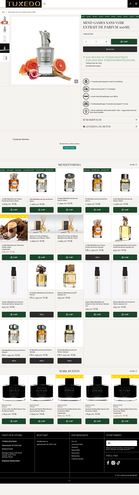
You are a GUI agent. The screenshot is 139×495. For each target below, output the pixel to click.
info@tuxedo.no (42, 441)
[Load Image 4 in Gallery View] (4, 48)
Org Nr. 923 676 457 (131, 475)
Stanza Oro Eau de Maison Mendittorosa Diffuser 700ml (40, 237)
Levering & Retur (77, 444)
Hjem (3, 12)
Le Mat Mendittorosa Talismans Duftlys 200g (13, 246)
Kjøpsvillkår (75, 450)
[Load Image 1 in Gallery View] (4, 19)
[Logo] (24, 4)
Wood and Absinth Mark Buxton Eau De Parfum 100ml (41, 410)
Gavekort (74, 447)
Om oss (74, 441)
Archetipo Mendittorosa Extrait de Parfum (41, 294)
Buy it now (110, 49)
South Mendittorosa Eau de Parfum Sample (66, 351)
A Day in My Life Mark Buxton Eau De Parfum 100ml (14, 410)
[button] (136, 4)
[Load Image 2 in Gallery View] (4, 29)
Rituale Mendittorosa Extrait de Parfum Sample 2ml (124, 303)
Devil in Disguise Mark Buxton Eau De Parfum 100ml (125, 410)
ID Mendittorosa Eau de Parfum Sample (41, 351)
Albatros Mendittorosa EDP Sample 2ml (67, 294)
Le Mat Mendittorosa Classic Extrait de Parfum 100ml (12, 200)
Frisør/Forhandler (77, 459)
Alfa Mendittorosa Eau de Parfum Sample (13, 351)
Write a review (69, 148)
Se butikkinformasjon (93, 66)
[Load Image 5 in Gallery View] (4, 57)
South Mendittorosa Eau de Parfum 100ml (122, 200)
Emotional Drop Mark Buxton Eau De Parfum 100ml (69, 410)
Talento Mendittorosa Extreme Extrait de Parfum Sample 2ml (12, 303)
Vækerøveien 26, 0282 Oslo (12, 445)
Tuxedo (122, 475)
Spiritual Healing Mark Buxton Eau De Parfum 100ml (97, 410)
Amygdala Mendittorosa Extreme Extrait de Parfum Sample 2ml (124, 246)
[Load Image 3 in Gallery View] (4, 38)
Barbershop (75, 456)
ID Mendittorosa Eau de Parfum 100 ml (96, 200)
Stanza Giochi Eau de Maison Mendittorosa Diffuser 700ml (67, 237)
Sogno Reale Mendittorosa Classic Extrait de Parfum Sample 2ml (97, 304)
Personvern (75, 453)
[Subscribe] (134, 443)
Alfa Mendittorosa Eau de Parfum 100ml (41, 200)
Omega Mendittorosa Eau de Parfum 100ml (67, 199)
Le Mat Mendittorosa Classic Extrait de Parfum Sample (95, 246)
